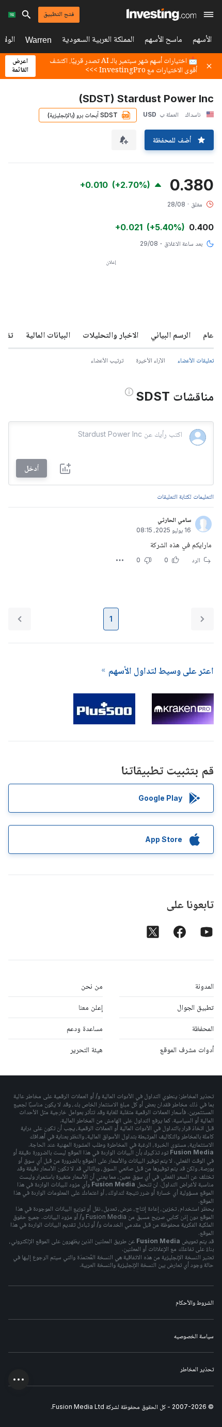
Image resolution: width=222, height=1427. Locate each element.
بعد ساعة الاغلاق (183, 243)
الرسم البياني (171, 334)
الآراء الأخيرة (150, 360)
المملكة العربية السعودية (98, 41)
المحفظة (203, 1028)
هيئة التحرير (86, 1049)
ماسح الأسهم (163, 41)
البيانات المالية (48, 334)
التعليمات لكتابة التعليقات (185, 496)
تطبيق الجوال (195, 1007)
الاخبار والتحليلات (110, 334)
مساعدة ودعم (85, 1028)
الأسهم (202, 41)
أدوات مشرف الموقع (187, 1049)
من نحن (92, 985)
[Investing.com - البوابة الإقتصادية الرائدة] (161, 14)
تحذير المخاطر (197, 1369)
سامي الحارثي (174, 520)
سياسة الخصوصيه (194, 1336)
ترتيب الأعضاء (107, 360)
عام (208, 334)
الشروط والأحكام (195, 1302)
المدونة (204, 985)
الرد (196, 560)
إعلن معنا (90, 1007)
